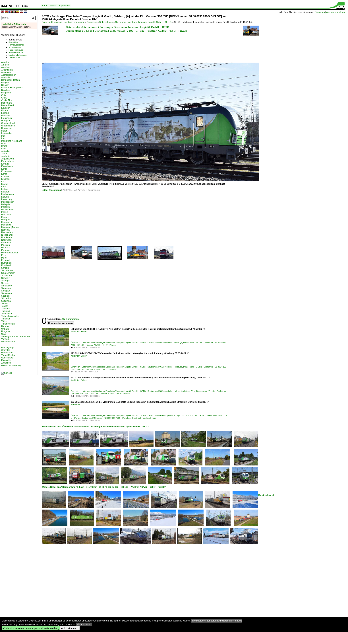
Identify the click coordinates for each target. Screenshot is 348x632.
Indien (4, 131)
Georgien (6, 120)
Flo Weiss (75, 404)
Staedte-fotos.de (16, 52)
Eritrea (4, 110)
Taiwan (4, 306)
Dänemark (6, 103)
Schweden (6, 275)
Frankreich (6, 118)
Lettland (5, 189)
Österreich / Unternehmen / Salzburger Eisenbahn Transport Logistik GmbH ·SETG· (118, 27)
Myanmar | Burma (10, 227)
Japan (4, 153)
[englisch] (2, 12)
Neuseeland (7, 232)
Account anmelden (335, 12)
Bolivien (5, 85)
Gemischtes (7, 357)
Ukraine (5, 326)
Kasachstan (7, 166)
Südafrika (6, 301)
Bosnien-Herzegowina (12, 87)
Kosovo (5, 176)
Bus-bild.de (13, 42)
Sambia (5, 268)
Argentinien (7, 70)
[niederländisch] (25, 12)
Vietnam (5, 339)
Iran (3, 138)
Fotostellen (6, 360)
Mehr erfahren (84, 624)
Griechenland (8, 123)
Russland (6, 265)
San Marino (7, 270)
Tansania (5, 308)
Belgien (5, 82)
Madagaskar (7, 202)
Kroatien (5, 179)
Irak (3, 136)
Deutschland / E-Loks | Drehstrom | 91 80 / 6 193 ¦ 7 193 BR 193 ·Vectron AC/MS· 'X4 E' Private (126, 30)
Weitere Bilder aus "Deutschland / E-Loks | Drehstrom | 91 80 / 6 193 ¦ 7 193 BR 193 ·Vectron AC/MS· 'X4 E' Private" (104, 487)
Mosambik (6, 224)
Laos (3, 186)
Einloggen (320, 12)
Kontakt (53, 5)
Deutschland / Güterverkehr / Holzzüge (165, 342)
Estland (5, 113)
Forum (45, 5)
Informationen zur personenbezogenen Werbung (217, 620)
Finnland (5, 115)
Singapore (6, 288)
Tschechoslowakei (10, 316)
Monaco (5, 217)
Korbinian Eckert (79, 331)
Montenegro (7, 222)
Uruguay (5, 331)
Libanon (5, 191)
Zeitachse (6, 363)
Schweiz (5, 278)
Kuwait (4, 184)
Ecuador (5, 108)
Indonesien (6, 133)
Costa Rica (6, 100)
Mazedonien (7, 209)
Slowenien (6, 293)
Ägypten (5, 62)
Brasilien (5, 90)
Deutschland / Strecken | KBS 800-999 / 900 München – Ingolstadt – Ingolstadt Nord (119, 418)
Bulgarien (6, 92)
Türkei (4, 321)
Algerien (5, 67)
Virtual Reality (8, 355)
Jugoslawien (7, 158)
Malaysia (5, 204)
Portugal (5, 260)
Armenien (6, 72)
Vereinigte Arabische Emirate (15, 336)
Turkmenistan (8, 324)
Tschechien (7, 313)
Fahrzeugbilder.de (16, 45)
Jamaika (5, 151)
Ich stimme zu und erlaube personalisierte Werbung (30, 628)
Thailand (5, 311)
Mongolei (6, 219)
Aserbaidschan (8, 75)
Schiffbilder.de (15, 47)
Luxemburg (7, 199)
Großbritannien (8, 125)
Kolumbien (6, 171)
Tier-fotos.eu (14, 57)
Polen (4, 258)
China (4, 98)
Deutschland (266, 495)
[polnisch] (21, 12)
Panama (5, 250)
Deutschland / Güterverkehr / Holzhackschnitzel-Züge (171, 391)
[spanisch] (17, 12)
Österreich (92, 22)
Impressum (64, 5)
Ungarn (5, 329)
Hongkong (6, 128)
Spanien (5, 296)
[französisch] (10, 12)
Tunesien (6, 318)
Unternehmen (106, 22)
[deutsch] (6, 12)
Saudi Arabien (8, 273)
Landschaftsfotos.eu (17, 55)
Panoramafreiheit (9, 252)
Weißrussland (8, 341)
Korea (4, 174)
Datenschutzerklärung (11, 365)
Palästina (6, 247)
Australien (6, 77)
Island (4, 143)
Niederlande (7, 235)
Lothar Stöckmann (51, 190)
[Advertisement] (134, 47)
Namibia (5, 230)
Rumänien (6, 263)
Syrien (4, 303)
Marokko (5, 207)
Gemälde (5, 350)
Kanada (5, 164)
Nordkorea (6, 237)
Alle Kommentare (70, 319)
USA (3, 334)
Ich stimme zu (70, 628)
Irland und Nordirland (11, 141)
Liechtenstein (7, 194)
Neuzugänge (7, 347)
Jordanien (6, 156)
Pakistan (5, 245)
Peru (3, 255)
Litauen (5, 197)
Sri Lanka (6, 298)
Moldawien (6, 214)
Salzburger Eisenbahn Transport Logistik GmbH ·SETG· (143, 22)
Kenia (4, 169)
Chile (4, 95)
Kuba (4, 181)
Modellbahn (7, 352)
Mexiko (4, 212)
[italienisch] (14, 12)
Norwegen (6, 240)
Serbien (5, 283)
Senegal (5, 280)
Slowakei (5, 291)
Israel (4, 146)
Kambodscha (7, 161)
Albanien (5, 64)
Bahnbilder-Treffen (10, 80)
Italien (4, 148)
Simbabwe (6, 285)
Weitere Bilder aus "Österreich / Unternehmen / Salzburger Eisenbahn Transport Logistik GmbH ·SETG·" (96, 426)
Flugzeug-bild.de (16, 50)
